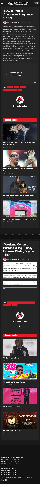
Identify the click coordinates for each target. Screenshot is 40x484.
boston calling (12, 302)
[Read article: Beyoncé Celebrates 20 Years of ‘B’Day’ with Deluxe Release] (20, 132)
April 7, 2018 (25, 259)
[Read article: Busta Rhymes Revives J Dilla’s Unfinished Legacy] (20, 158)
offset (23, 87)
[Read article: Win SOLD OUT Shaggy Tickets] (20, 371)
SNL (20, 90)
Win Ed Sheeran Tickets (11, 406)
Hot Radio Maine (14, 22)
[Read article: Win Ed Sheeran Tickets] (20, 396)
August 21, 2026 (8, 360)
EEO (12, 457)
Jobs (18, 459)
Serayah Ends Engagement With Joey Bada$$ (19, 195)
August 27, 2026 (8, 147)
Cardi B (10, 87)
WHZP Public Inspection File (9, 466)
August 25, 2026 (8, 197)
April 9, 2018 (26, 22)
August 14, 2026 (8, 384)
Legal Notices (5, 459)
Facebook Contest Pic (24, 263)
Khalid (15, 305)
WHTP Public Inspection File (9, 464)
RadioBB (4, 480)
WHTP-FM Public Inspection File (10, 462)
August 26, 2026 (8, 173)
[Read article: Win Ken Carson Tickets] (20, 347)
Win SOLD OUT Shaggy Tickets (14, 382)
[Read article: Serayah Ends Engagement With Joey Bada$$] (20, 184)
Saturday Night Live (10, 90)
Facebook (7, 305)
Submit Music (19, 457)
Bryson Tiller (23, 302)
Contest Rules (5, 457)
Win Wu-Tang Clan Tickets (12, 430)
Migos (17, 87)
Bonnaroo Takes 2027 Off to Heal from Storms (19, 219)
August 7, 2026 (8, 433)
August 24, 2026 (8, 221)
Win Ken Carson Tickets (11, 358)
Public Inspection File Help (9, 468)
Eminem (31, 302)
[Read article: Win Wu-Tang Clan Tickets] (20, 420)
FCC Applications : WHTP (8, 470)
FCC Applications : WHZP (8, 474)
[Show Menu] (2, 3)
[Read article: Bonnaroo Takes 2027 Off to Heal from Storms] (20, 208)
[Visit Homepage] (18, 3)
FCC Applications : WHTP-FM (9, 472)
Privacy (13, 459)
